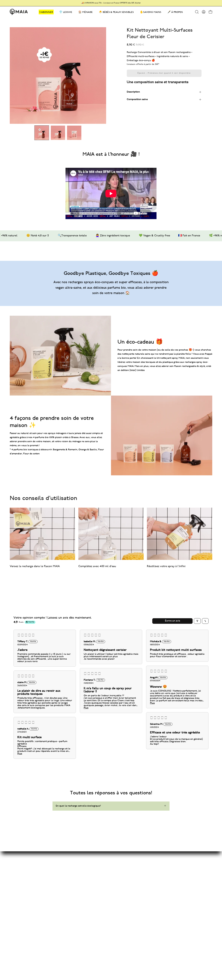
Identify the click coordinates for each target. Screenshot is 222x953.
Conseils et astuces (73, 869)
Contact (108, 864)
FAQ (106, 869)
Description (133, 92)
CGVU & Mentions (114, 875)
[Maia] (19, 12)
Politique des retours (115, 895)
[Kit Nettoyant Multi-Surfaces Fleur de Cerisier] (41, 132)
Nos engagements (72, 875)
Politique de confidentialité (119, 880)
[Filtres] (197, 621)
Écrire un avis (172, 621)
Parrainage (67, 885)
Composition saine (137, 99)
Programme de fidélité (74, 880)
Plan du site (68, 864)
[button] (196, 11)
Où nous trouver (113, 900)
